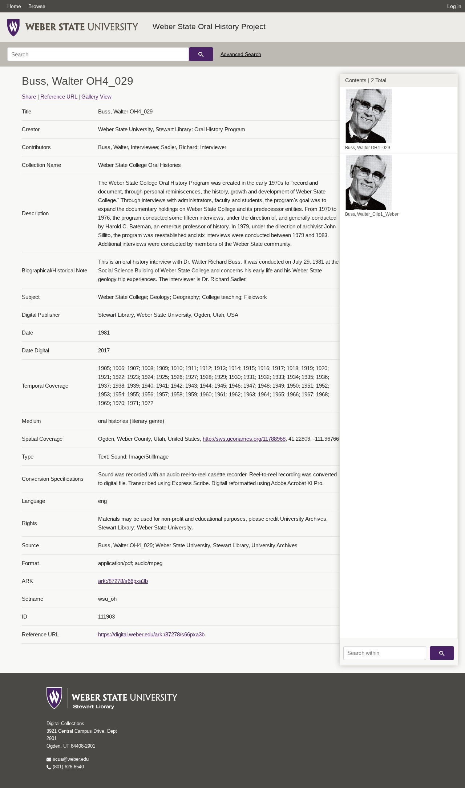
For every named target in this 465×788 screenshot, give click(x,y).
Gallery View (96, 96)
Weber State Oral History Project (209, 26)
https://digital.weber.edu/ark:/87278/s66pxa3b (151, 634)
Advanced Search (241, 54)
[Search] (201, 54)
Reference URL (58, 96)
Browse (36, 6)
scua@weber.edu (70, 759)
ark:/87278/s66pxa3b (123, 581)
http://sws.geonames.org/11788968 (244, 439)
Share (29, 96)
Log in (454, 6)
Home (14, 6)
